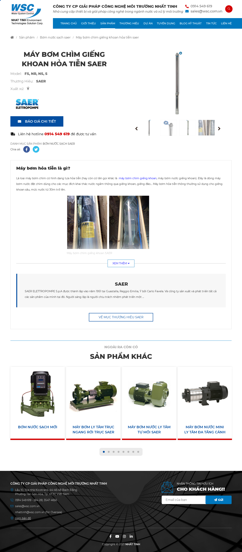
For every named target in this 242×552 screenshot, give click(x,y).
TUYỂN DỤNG (166, 23)
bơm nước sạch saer (55, 37)
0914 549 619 (201, 6)
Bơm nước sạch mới (37, 427)
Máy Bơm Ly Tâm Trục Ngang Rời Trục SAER (93, 429)
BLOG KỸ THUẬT (191, 23)
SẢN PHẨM (107, 23)
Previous (136, 129)
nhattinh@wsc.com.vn (29, 512)
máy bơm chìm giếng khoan (138, 178)
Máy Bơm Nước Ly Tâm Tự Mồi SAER (149, 429)
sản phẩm (27, 37)
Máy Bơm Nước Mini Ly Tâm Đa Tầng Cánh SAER (205, 430)
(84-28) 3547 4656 (45, 500)
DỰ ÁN (148, 23)
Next (219, 129)
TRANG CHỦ (68, 23)
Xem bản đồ (23, 518)
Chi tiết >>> (37, 396)
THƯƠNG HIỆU (129, 23)
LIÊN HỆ (226, 23)
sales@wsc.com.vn (206, 11)
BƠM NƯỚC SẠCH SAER (59, 143)
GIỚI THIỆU (88, 23)
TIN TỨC (211, 23)
